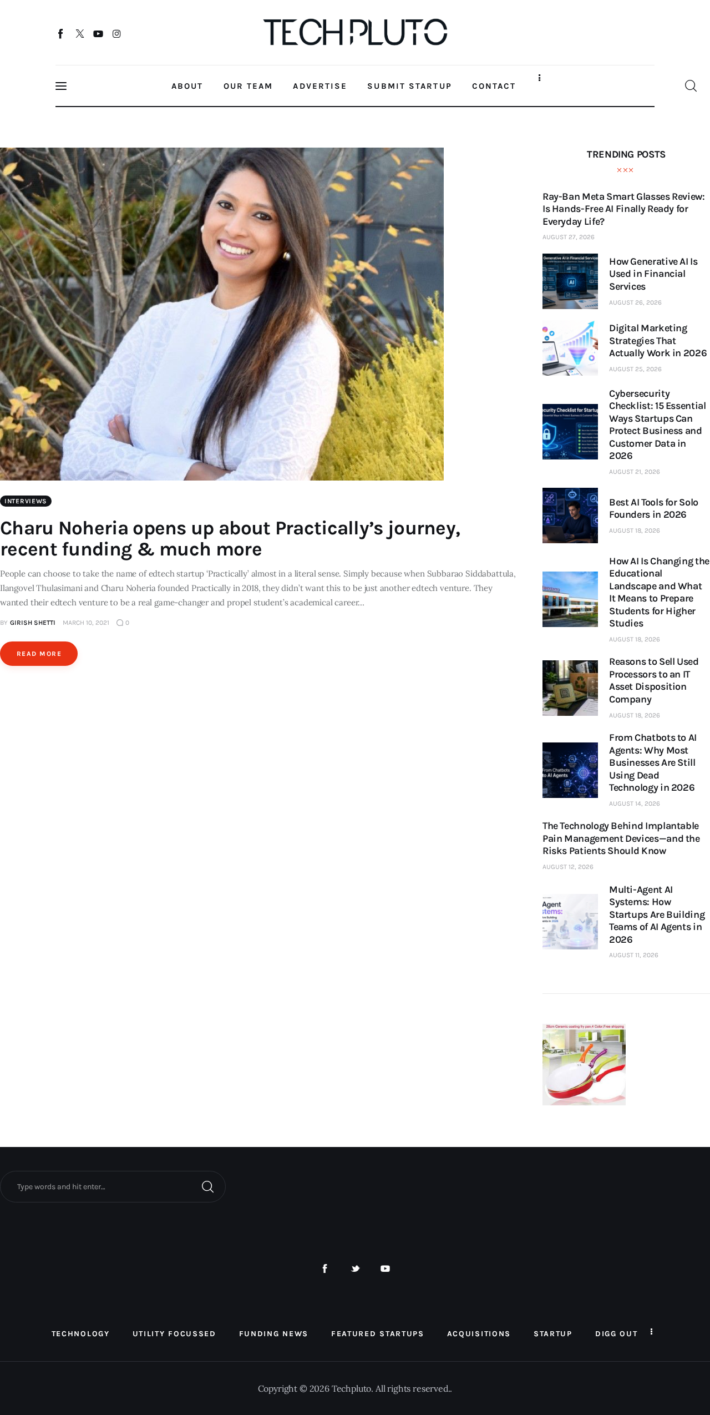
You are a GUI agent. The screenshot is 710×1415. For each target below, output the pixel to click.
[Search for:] (113, 1185)
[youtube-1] (385, 1269)
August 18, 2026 (634, 530)
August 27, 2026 (568, 237)
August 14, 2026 (634, 803)
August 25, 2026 (635, 369)
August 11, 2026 (633, 955)
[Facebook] (61, 33)
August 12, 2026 (568, 867)
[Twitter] (79, 33)
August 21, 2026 (634, 472)
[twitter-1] (355, 1269)
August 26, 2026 (635, 302)
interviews (25, 501)
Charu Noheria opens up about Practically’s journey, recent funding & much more (230, 538)
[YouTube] (98, 33)
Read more (39, 654)
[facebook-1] (324, 1269)
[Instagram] (117, 33)
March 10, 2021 (86, 622)
